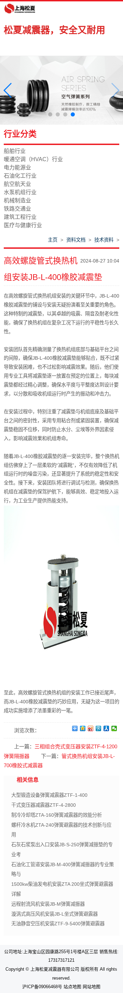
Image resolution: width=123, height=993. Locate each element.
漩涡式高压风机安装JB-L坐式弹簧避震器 (54, 914)
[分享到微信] (114, 728)
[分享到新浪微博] (91, 728)
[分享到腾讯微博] (98, 728)
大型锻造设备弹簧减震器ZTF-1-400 (49, 795)
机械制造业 (17, 200)
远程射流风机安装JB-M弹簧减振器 (48, 904)
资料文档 (75, 240)
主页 (52, 240)
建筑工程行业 (20, 217)
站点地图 (72, 986)
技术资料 (103, 240)
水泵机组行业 (20, 192)
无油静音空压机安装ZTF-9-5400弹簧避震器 (58, 923)
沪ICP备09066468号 (42, 986)
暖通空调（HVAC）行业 (33, 159)
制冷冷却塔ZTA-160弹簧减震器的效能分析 (56, 815)
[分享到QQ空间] (83, 728)
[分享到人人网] (106, 728)
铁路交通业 (17, 209)
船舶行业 (15, 151)
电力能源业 (17, 167)
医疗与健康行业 (23, 225)
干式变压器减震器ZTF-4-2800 (43, 805)
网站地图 (91, 986)
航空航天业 (17, 184)
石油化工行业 (20, 176)
